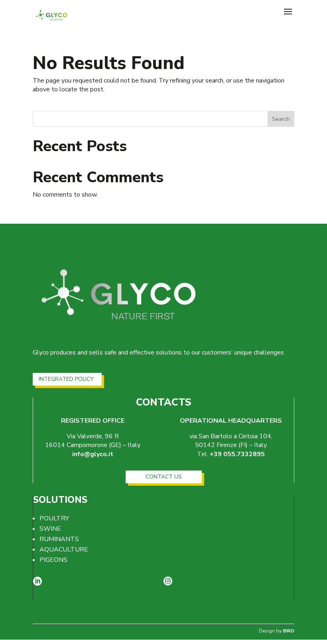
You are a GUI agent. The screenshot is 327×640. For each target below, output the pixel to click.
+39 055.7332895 (237, 454)
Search (281, 119)
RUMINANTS (59, 539)
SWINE (50, 528)
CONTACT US (164, 476)
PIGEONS (53, 559)
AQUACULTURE (63, 549)
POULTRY (54, 518)
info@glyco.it (92, 454)
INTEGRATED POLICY (66, 379)
